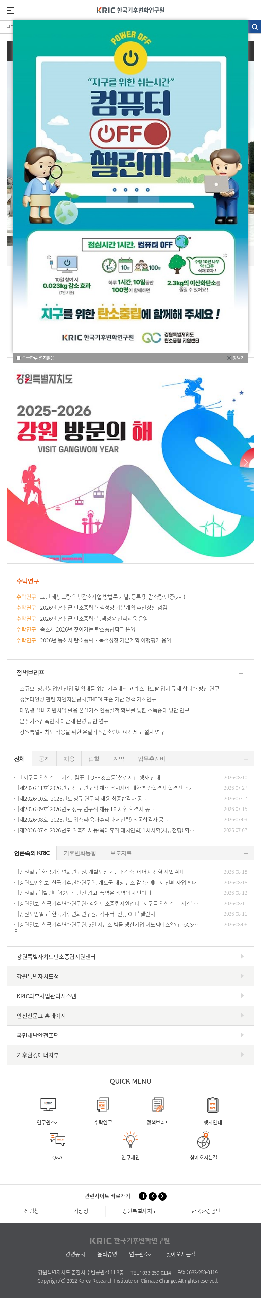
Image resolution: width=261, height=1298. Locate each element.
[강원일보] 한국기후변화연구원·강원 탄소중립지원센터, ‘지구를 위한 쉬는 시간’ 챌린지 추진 (132, 903)
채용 (69, 758)
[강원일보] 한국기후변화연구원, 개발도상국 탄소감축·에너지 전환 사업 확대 (132, 871)
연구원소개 (141, 1254)
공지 (44, 758)
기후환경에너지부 (38, 1055)
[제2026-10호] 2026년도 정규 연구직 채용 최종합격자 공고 (132, 798)
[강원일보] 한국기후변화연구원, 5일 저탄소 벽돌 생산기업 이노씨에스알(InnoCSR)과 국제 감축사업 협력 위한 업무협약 (132, 924)
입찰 (93, 758)
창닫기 (239, 358)
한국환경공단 (206, 1211)
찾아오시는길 (181, 1254)
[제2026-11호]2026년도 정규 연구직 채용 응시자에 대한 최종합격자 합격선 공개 (132, 787)
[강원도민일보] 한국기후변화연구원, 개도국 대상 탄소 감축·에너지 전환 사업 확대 (132, 882)
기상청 (80, 1211)
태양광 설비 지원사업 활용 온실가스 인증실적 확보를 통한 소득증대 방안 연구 (104, 710)
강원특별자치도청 (38, 976)
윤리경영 (107, 1254)
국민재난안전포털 (38, 1035)
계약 (118, 758)
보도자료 (121, 853)
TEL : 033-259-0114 (150, 1272)
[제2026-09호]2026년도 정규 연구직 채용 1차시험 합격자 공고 (132, 809)
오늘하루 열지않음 (38, 357)
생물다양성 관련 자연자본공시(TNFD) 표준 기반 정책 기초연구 (88, 699)
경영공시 (75, 1254)
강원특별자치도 (139, 1211)
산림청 (31, 1211)
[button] (244, 462)
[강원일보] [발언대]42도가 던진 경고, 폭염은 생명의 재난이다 (132, 892)
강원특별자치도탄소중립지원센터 (56, 956)
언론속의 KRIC (32, 853)
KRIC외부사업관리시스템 (46, 996)
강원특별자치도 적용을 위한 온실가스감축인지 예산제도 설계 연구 (92, 732)
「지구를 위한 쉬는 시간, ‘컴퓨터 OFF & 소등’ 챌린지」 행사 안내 (132, 777)
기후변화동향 (80, 853)
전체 (19, 758)
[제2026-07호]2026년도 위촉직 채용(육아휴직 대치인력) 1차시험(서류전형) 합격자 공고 (132, 830)
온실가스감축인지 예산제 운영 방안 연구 (64, 721)
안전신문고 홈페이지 (41, 1015)
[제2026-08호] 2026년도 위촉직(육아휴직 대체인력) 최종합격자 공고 (132, 819)
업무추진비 (151, 758)
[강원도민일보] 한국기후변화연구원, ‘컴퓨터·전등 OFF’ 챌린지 (132, 914)
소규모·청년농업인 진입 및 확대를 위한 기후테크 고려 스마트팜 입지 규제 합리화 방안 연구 (119, 688)
